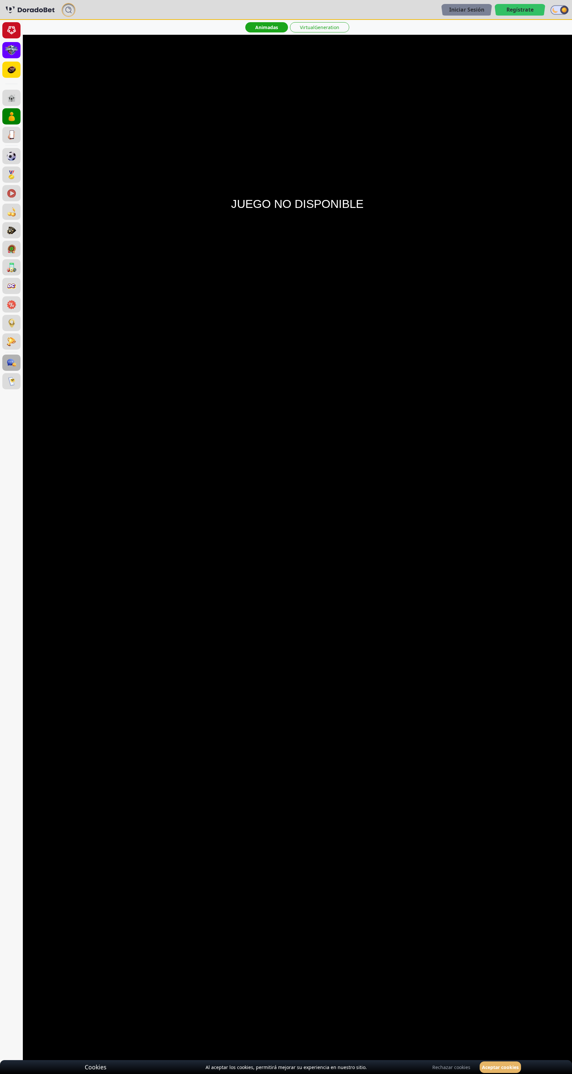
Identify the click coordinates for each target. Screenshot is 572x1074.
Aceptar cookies (500, 1067)
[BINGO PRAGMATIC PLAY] (11, 267)
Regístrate (520, 9)
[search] (68, 10)
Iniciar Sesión (466, 9)
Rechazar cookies (451, 1067)
